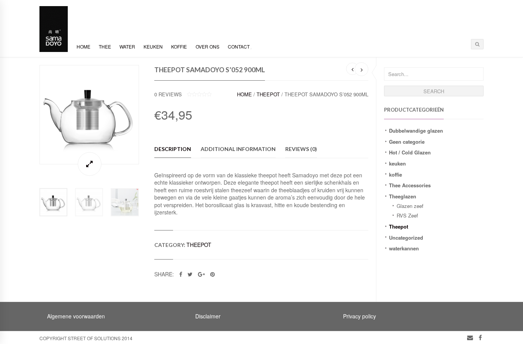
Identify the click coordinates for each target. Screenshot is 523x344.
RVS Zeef (407, 215)
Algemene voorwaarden (76, 316)
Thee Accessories (410, 185)
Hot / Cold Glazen (410, 152)
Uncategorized (406, 237)
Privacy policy (359, 316)
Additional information (238, 149)
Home (83, 46)
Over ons (207, 46)
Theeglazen (402, 196)
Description (172, 149)
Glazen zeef (410, 205)
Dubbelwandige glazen (416, 130)
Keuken (153, 46)
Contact (239, 46)
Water (127, 46)
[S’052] (89, 114)
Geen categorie (407, 141)
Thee (105, 46)
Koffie (179, 46)
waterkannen (404, 248)
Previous (31, 114)
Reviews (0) (301, 149)
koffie (395, 174)
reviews (168, 94)
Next (146, 114)
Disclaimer (208, 316)
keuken (397, 163)
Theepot (398, 226)
